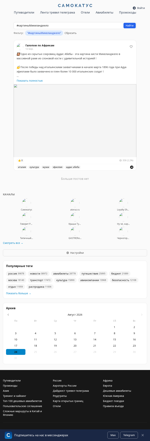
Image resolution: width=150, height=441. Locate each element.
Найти (130, 25)
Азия (6, 390)
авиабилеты (64, 273)
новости (38, 273)
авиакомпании (93, 280)
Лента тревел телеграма (57, 12)
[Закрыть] (142, 435)
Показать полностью (30, 80)
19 (55, 345)
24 (15, 352)
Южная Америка (113, 396)
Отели (85, 12)
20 (75, 345)
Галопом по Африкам (39, 45)
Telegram (129, 435)
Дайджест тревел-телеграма (71, 390)
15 (114, 339)
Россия (57, 380)
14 (94, 339)
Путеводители (24, 12)
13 (75, 339)
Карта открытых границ (68, 401)
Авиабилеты (104, 12)
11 (35, 339)
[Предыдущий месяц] (8, 314)
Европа (107, 385)
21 (94, 345)
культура (34, 167)
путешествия (93, 273)
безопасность (124, 280)
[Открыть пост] (131, 167)
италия (22, 167)
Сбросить (70, 33)
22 (114, 345)
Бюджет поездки (113, 401)
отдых (15, 286)
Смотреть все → (13, 243)
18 (35, 345)
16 (134, 339)
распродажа (40, 286)
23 (134, 345)
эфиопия (57, 167)
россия (16, 273)
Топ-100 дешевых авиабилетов (22, 401)
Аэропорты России (64, 385)
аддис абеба (72, 167)
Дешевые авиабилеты (117, 390)
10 (15, 339)
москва (16, 280)
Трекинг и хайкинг (14, 396)
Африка (107, 380)
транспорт (40, 280)
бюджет (119, 273)
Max (113, 435)
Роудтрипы (60, 396)
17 (15, 345)
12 (55, 339)
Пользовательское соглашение (22, 406)
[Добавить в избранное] (131, 47)
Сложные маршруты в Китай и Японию (22, 413)
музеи (46, 167)
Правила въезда (113, 406)
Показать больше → (18, 293)
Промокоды (127, 12)
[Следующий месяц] (142, 314)
